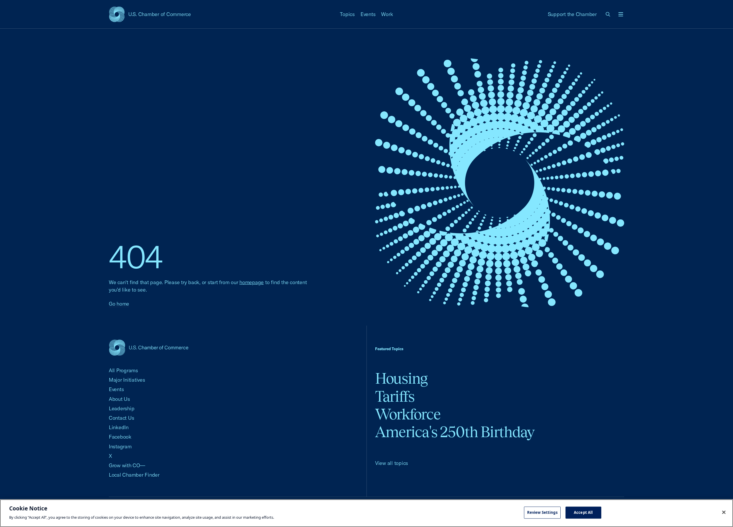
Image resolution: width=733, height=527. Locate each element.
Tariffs (395, 396)
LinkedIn (119, 427)
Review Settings (542, 512)
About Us (119, 399)
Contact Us (121, 418)
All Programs (123, 370)
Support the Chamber (572, 14)
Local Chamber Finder (134, 474)
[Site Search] (608, 14)
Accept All (583, 512)
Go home (119, 303)
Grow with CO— (127, 465)
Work (387, 14)
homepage (251, 282)
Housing (401, 378)
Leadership (121, 408)
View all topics (391, 463)
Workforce (407, 414)
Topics (347, 14)
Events (368, 14)
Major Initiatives (127, 380)
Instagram (120, 446)
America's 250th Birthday (455, 432)
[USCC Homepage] (148, 347)
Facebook (120, 436)
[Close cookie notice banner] (724, 512)
